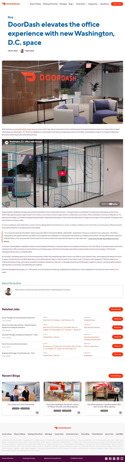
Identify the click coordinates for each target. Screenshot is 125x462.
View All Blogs (116, 376)
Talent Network (97, 434)
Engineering (92, 4)
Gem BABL (119, 434)
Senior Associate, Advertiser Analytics (15, 344)
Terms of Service (7, 458)
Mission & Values (35, 4)
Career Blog (85, 434)
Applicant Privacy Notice (52, 458)
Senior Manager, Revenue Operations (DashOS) (18, 318)
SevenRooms (104, 4)
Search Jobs (117, 4)
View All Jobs (116, 309)
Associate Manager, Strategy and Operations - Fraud (20, 335)
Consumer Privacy (29, 458)
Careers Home (7, 434)
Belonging (63, 4)
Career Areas (80, 4)
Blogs (70, 4)
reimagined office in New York (24, 129)
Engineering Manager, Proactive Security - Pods (18, 353)
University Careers (72, 434)
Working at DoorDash (50, 4)
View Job (117, 319)
